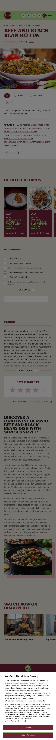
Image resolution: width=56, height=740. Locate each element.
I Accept (28, 728)
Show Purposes (28, 735)
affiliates (25, 680)
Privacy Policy (27, 698)
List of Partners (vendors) (15, 721)
